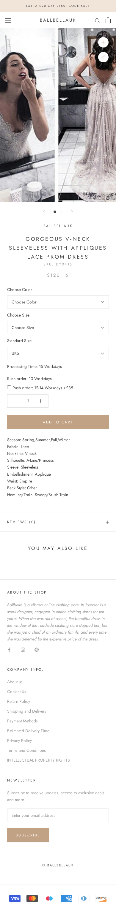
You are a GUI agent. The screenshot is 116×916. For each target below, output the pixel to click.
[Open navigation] (8, 20)
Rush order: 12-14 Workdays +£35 (42, 388)
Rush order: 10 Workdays (29, 379)
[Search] (97, 20)
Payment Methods (22, 721)
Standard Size (19, 341)
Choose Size (18, 315)
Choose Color (19, 289)
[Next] (72, 211)
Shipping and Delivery (26, 711)
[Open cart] (108, 20)
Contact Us (16, 691)
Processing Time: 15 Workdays (34, 366)
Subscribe (28, 835)
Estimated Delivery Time (28, 731)
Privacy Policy (19, 740)
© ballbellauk (58, 865)
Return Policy (18, 701)
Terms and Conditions (26, 750)
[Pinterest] (37, 649)
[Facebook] (9, 649)
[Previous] (44, 211)
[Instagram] (23, 649)
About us (15, 682)
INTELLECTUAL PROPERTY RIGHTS (38, 760)
